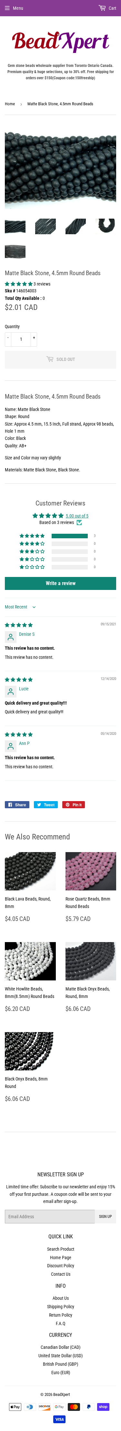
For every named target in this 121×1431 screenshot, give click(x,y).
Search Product (60, 1249)
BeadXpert (61, 1394)
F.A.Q (60, 1323)
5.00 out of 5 (77, 515)
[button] (19, 284)
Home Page (60, 1257)
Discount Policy (60, 1265)
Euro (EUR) (60, 1372)
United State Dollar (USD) (60, 1355)
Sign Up (105, 1216)
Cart (112, 8)
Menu (18, 8)
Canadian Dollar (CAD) (60, 1347)
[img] (19, 625)
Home (10, 103)
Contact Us (60, 1274)
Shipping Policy (60, 1306)
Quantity (12, 326)
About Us (61, 1298)
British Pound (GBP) (60, 1364)
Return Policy (60, 1315)
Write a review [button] (61, 583)
